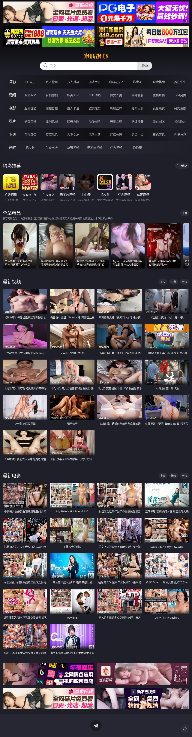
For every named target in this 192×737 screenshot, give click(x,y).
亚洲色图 (52, 121)
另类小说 (137, 135)
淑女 (173, 475)
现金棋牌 (159, 82)
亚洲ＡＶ (30, 95)
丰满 (163, 475)
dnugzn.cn (96, 56)
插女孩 (30, 148)
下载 (184, 213)
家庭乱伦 (52, 135)
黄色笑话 (159, 135)
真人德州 (52, 82)
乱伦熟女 (159, 108)
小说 (12, 134)
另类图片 (180, 121)
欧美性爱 (95, 108)
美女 (163, 281)
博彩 (12, 81)
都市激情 (30, 135)
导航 (12, 147)
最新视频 (12, 281)
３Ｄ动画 (95, 95)
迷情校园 (116, 135)
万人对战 (73, 82)
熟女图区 (159, 121)
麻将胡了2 (116, 82)
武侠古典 (95, 135)
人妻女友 (73, 135)
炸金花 (137, 82)
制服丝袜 (116, 108)
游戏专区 (95, 82)
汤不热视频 (94, 148)
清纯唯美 (137, 121)
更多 (184, 281)
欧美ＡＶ (73, 95)
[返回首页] (184, 728)
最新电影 (12, 475)
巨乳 (173, 281)
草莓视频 (73, 148)
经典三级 (137, 108)
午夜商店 (52, 148)
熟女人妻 (116, 95)
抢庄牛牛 (180, 82)
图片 (12, 121)
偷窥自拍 (30, 121)
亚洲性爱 (30, 108)
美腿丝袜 (116, 121)
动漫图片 (95, 121)
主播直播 (159, 95)
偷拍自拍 (52, 108)
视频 (12, 95)
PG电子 (30, 82)
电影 (12, 108)
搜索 (145, 66)
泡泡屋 (137, 148)
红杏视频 (116, 148)
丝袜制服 (137, 95)
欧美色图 (73, 121)
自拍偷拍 (52, 95)
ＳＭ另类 (180, 95)
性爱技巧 (180, 135)
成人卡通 (73, 108)
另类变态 (180, 108)
